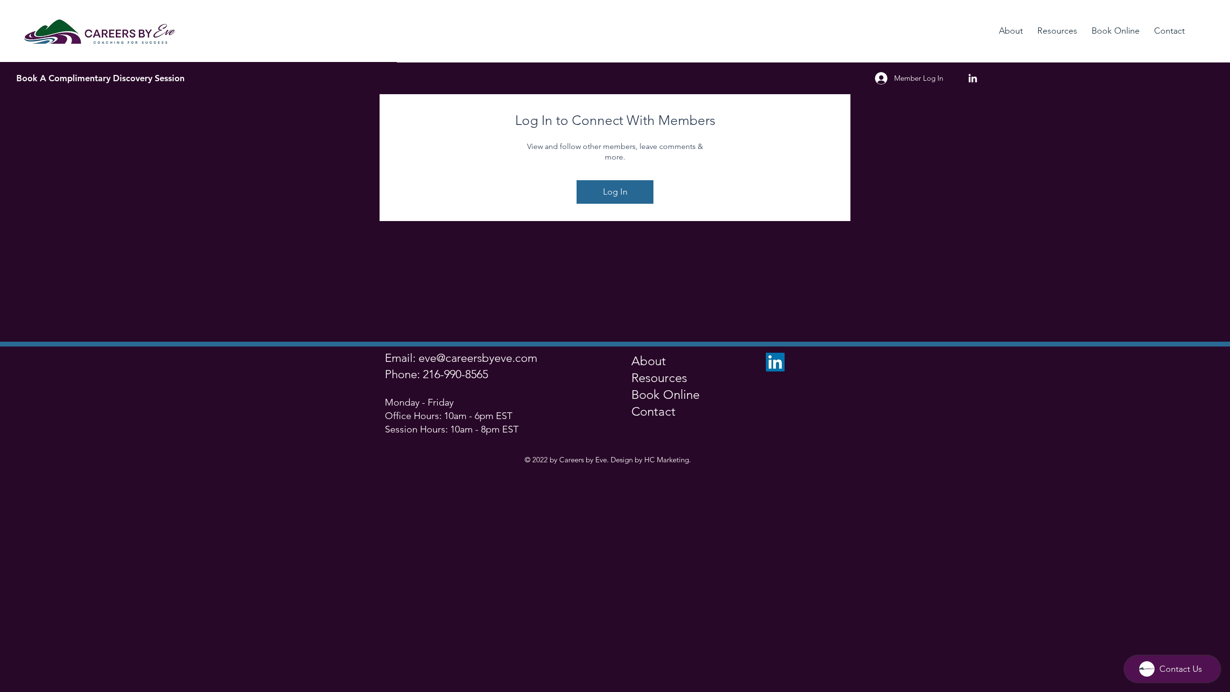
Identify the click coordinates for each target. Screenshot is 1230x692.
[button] (1011, 31)
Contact (653, 411)
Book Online (665, 394)
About (648, 361)
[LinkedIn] (973, 78)
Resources (659, 378)
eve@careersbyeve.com (477, 358)
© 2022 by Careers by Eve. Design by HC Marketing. (608, 459)
